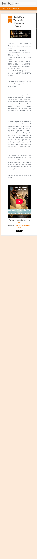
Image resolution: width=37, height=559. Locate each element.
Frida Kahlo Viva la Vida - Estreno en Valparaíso (19, 21)
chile (16, 225)
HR (19, 222)
